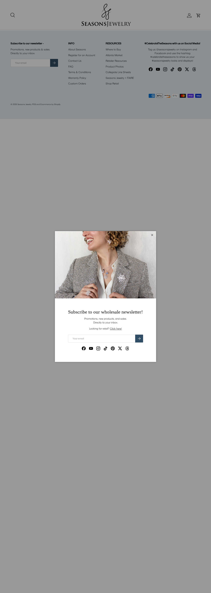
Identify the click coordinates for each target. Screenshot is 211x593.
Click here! (116, 328)
